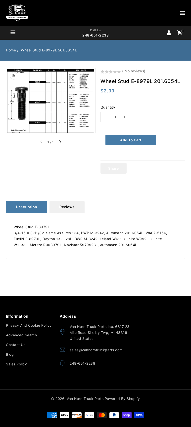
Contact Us (15, 345)
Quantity (107, 107)
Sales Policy (16, 364)
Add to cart (131, 140)
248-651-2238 (82, 363)
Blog (10, 354)
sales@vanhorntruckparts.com (96, 350)
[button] (182, 14)
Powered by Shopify (122, 398)
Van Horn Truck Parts (85, 398)
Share (113, 168)
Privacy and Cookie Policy (29, 325)
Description (26, 207)
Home (11, 50)
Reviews (67, 207)
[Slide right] (60, 142)
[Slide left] (41, 142)
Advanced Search (21, 335)
